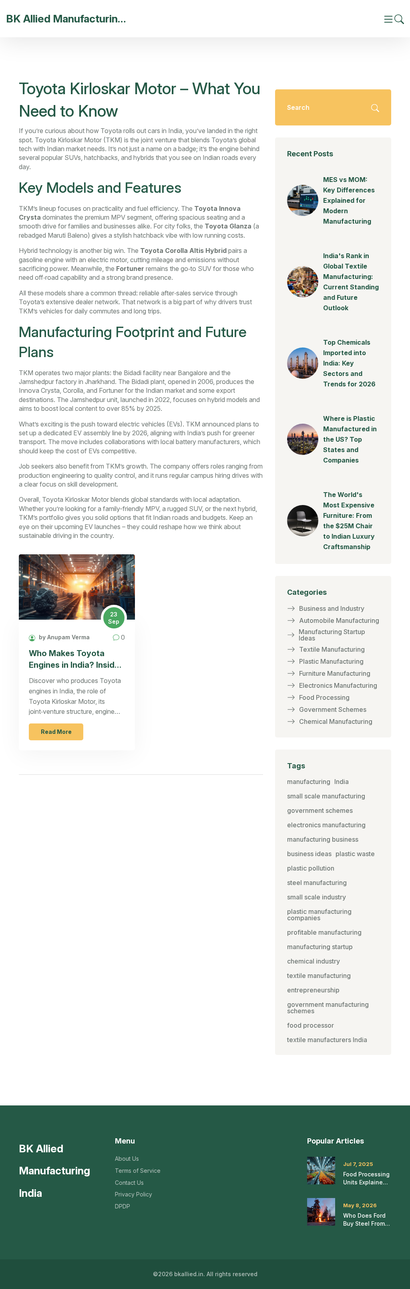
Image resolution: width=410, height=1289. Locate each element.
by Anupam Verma (63, 637)
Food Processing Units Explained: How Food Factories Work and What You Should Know (366, 1178)
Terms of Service (138, 1170)
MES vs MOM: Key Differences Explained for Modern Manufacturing (349, 200)
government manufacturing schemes (328, 1007)
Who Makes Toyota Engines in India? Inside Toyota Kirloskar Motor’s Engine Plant (74, 660)
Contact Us (129, 1182)
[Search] (399, 18)
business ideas (309, 854)
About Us (127, 1158)
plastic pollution (310, 868)
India (341, 781)
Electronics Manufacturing (338, 685)
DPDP (122, 1206)
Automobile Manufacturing (339, 620)
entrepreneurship (313, 990)
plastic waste (355, 854)
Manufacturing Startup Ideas (332, 634)
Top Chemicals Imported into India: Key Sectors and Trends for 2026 (349, 363)
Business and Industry (331, 608)
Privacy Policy (133, 1194)
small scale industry (316, 897)
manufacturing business (322, 839)
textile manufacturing (319, 975)
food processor (310, 1025)
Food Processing (324, 697)
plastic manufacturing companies (319, 914)
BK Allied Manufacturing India (66, 18)
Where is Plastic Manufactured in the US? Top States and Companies (350, 439)
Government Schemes (332, 709)
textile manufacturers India (327, 1039)
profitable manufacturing (324, 932)
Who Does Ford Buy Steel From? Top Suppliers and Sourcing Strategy (365, 1219)
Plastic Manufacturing (331, 661)
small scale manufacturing (326, 796)
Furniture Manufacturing (334, 673)
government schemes (320, 810)
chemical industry (313, 961)
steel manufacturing (317, 882)
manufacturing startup (320, 947)
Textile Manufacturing (332, 649)
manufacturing (308, 781)
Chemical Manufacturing (335, 721)
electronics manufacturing (326, 825)
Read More (56, 731)
